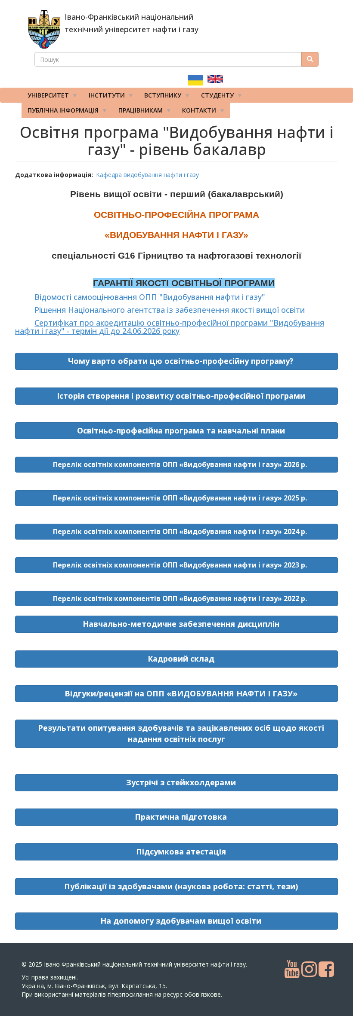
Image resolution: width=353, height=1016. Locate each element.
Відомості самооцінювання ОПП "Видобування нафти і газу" (149, 297)
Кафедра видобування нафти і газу (147, 175)
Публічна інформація (60, 112)
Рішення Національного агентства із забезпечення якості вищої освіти (169, 310)
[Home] (44, 29)
